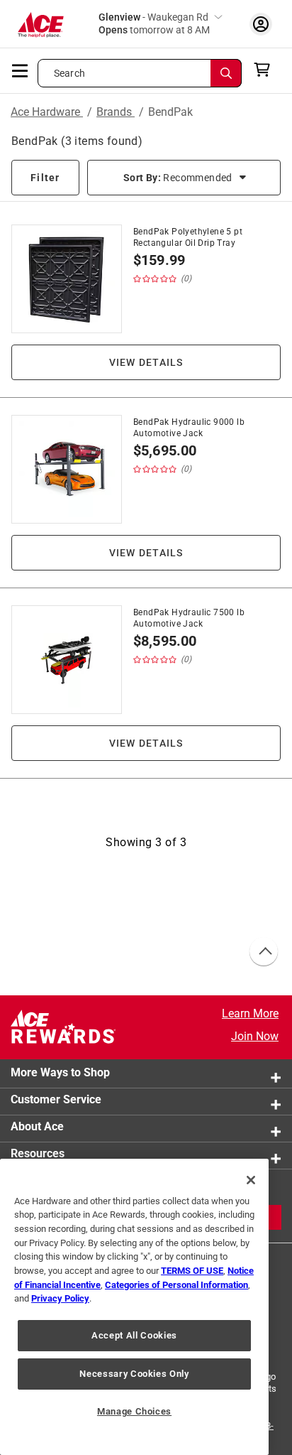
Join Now (255, 1036)
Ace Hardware (47, 112)
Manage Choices (134, 1411)
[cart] (266, 69)
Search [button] (69, 73)
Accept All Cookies (134, 1335)
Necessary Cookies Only (134, 1373)
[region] (134, 1307)
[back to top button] (263, 952)
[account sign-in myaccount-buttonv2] (261, 24)
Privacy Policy (60, 1298)
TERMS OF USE (192, 1270)
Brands (115, 112)
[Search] (226, 73)
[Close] (250, 1180)
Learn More (250, 1013)
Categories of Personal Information (176, 1285)
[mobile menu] (20, 69)
